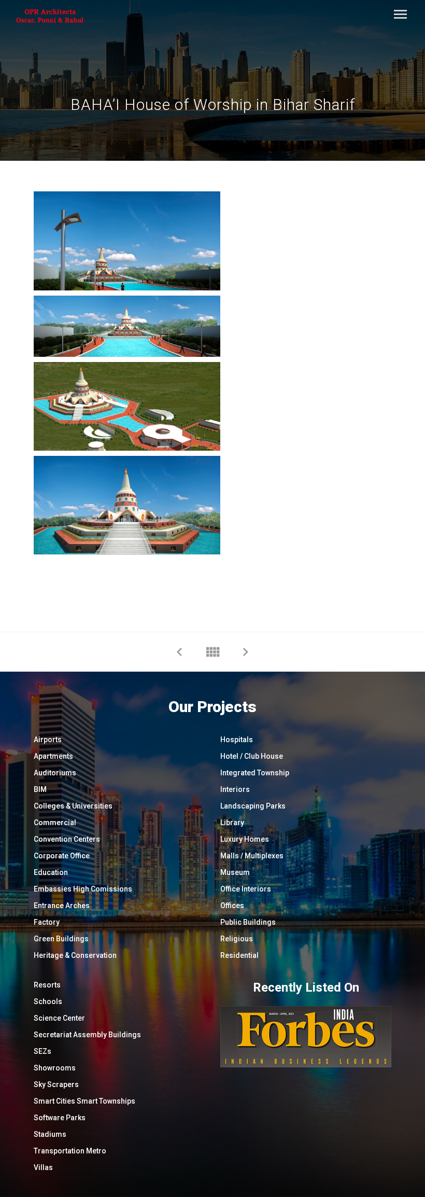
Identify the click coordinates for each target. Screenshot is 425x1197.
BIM (40, 789)
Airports (48, 739)
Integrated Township (254, 773)
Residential (239, 955)
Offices (232, 905)
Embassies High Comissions (83, 889)
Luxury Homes (244, 839)
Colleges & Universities (73, 806)
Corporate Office (62, 856)
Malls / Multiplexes (252, 856)
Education (51, 872)
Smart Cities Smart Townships (84, 1101)
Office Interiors (245, 889)
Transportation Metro (70, 1151)
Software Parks (60, 1118)
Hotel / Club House (251, 756)
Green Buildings (61, 939)
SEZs (42, 1051)
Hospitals (236, 739)
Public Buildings (248, 922)
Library (232, 822)
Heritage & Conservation (75, 955)
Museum (235, 872)
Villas (43, 1167)
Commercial (55, 822)
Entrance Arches (62, 905)
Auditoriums (55, 773)
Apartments (53, 756)
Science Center (59, 1018)
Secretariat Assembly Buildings (87, 1035)
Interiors (235, 789)
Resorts (47, 985)
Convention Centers (67, 839)
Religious (236, 939)
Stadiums (50, 1134)
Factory (47, 922)
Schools (48, 1001)
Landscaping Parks (253, 806)
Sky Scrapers (56, 1084)
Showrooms (55, 1068)
